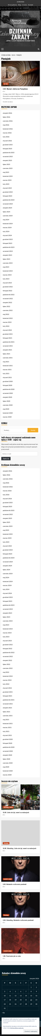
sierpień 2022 (7, 302)
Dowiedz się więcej (8, 101)
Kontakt (30, 5)
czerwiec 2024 (8, 216)
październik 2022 (8, 294)
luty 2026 (6, 137)
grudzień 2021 (8, 334)
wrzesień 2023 (8, 251)
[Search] (38, 49)
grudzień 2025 (8, 145)
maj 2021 (6, 362)
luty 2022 (6, 326)
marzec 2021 (7, 369)
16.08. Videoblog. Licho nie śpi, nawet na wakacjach (19, 848)
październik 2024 (8, 200)
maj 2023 (6, 267)
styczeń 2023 (7, 283)
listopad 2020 (7, 385)
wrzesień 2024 (8, 204)
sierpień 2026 (7, 113)
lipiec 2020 (6, 401)
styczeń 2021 (7, 377)
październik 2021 (8, 342)
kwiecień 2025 (8, 176)
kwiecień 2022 (8, 318)
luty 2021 (6, 373)
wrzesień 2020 (8, 393)
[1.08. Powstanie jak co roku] (20, 941)
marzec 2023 (7, 275)
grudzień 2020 (8, 381)
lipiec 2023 (6, 259)
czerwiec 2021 (8, 358)
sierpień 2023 (7, 255)
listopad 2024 (7, 196)
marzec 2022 (7, 322)
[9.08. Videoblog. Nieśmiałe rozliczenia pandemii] (20, 905)
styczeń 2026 (7, 141)
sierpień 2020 (7, 397)
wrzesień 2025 (8, 156)
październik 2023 (8, 247)
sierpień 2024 (7, 208)
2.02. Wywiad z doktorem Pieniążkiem (15, 89)
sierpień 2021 (7, 350)
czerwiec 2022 (8, 310)
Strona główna (12, 5)
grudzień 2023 (8, 239)
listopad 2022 (7, 291)
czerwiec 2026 (8, 121)
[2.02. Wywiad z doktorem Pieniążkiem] (20, 73)
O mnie (24, 5)
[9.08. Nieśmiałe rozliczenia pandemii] (20, 869)
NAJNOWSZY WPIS (8, 807)
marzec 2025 (7, 180)
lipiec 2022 (6, 306)
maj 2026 (6, 125)
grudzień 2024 (8, 192)
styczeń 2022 (7, 330)
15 (31, 996)
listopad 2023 (7, 243)
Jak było (6, 84)
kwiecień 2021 (8, 365)
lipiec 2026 (6, 117)
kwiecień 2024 (8, 223)
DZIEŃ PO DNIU (8, 879)
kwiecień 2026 (8, 129)
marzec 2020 (7, 417)
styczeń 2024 (7, 235)
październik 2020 (8, 389)
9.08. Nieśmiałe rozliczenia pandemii (14, 884)
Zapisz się (6, 458)
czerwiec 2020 (8, 405)
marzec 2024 (7, 227)
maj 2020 (6, 409)
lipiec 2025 (6, 164)
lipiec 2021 (6, 354)
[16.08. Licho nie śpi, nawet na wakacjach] (20, 797)
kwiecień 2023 (8, 271)
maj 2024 (6, 219)
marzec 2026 (7, 133)
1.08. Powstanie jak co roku (12, 956)
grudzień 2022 (8, 287)
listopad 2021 (7, 338)
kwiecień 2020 (8, 413)
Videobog (6, 843)
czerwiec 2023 (8, 263)
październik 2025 (8, 152)
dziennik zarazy (20, 33)
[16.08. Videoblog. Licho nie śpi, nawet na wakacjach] (20, 833)
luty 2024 (6, 231)
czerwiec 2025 (8, 168)
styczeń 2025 (7, 188)
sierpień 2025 (7, 160)
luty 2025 (6, 184)
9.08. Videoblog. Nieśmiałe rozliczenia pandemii (18, 920)
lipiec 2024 (6, 212)
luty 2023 (6, 279)
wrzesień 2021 (8, 346)
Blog (19, 5)
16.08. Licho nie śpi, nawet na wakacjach (16, 812)
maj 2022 (6, 314)
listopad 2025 (7, 148)
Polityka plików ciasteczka (16, 1028)
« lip (3, 1013)
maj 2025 (6, 172)
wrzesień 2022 (8, 298)
